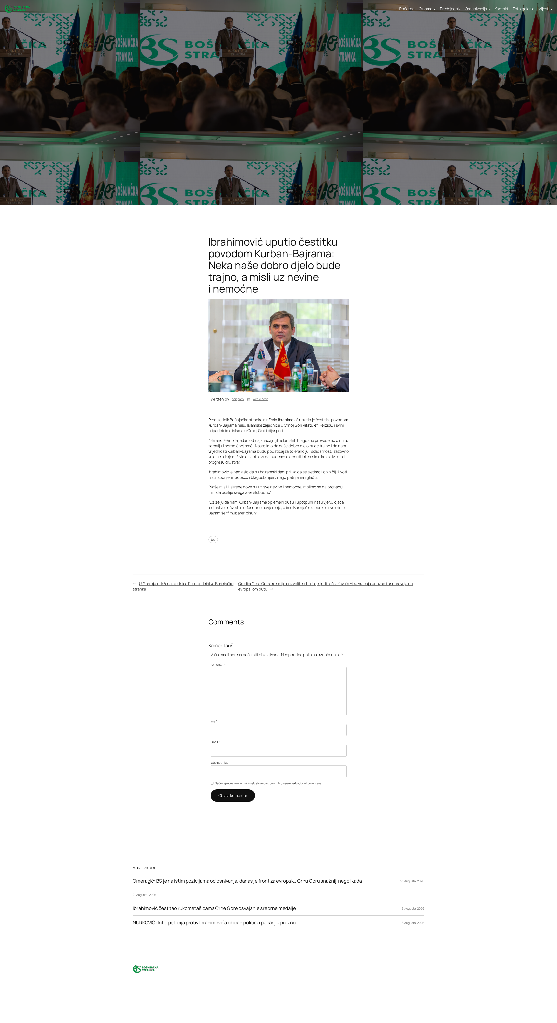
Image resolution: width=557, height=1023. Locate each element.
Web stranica (219, 762)
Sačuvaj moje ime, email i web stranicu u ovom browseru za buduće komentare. (268, 783)
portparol (238, 399)
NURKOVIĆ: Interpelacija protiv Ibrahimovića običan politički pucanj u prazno (214, 922)
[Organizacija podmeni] (489, 9)
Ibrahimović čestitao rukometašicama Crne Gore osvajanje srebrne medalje (214, 908)
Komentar (218, 664)
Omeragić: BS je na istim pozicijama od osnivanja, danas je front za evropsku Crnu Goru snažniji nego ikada (247, 881)
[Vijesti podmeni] (551, 9)
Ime (214, 721)
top (213, 539)
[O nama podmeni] (434, 9)
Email (215, 742)
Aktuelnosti (260, 399)
